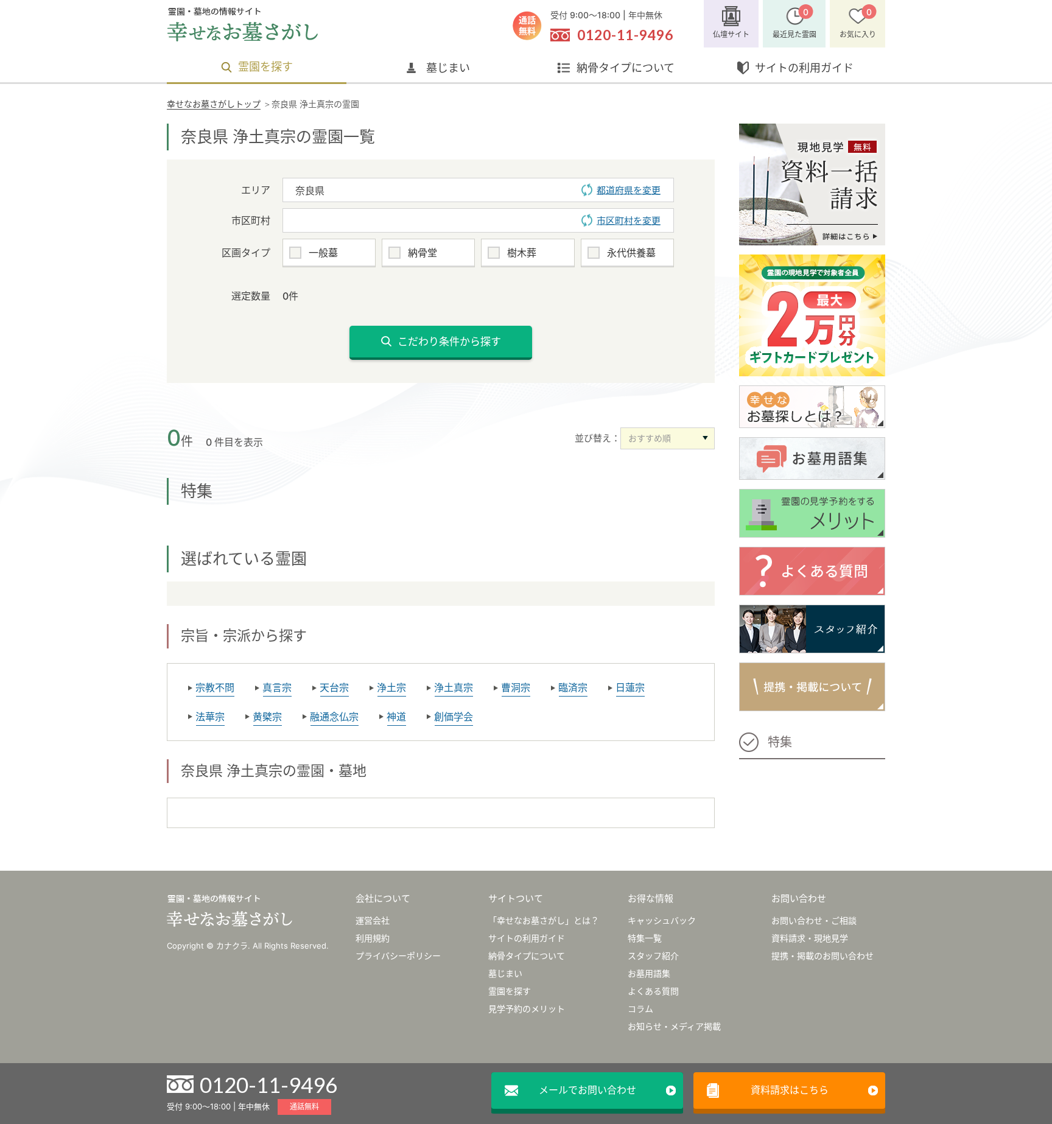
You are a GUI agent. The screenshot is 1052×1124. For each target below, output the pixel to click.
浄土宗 (391, 687)
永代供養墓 (631, 253)
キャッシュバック (662, 920)
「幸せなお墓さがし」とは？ (543, 920)
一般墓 (323, 253)
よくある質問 (653, 991)
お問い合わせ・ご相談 (814, 920)
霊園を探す (265, 66)
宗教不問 (214, 687)
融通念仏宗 (334, 717)
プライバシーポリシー (398, 955)
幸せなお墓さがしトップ (214, 104)
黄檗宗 (267, 717)
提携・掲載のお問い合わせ (822, 955)
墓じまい (448, 67)
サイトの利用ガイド (804, 67)
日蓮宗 (630, 687)
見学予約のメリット (526, 1008)
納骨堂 (422, 253)
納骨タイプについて (626, 67)
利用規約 (373, 938)
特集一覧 (645, 938)
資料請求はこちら (790, 1090)
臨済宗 (572, 687)
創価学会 (453, 717)
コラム (640, 1008)
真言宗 (277, 687)
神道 (396, 717)
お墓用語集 (649, 973)
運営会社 (373, 920)
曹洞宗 (515, 687)
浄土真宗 (453, 687)
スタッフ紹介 (653, 955)
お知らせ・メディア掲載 (674, 1026)
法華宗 (210, 717)
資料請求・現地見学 (809, 938)
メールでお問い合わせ (587, 1090)
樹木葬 (521, 253)
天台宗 (334, 687)
